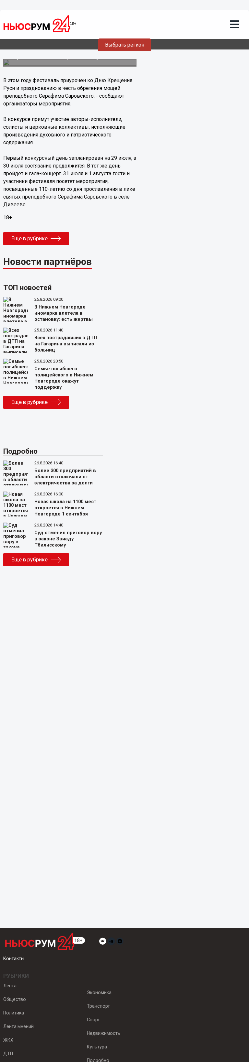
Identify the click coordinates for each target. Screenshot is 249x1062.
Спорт (93, 1019)
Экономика (99, 992)
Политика (13, 1012)
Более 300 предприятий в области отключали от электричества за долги (65, 477)
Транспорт (98, 1006)
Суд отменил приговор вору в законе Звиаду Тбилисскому (68, 539)
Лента (10, 985)
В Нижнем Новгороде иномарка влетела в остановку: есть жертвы (63, 313)
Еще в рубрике (29, 238)
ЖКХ (8, 1040)
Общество (14, 999)
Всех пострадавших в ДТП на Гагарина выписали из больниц (65, 344)
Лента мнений (18, 1026)
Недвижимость (103, 1033)
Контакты (13, 958)
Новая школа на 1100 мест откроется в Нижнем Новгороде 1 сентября (65, 508)
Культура (97, 1046)
